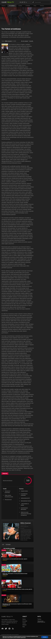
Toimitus (42, 5)
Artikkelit (28, 5)
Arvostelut (12, 5)
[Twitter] (6, 629)
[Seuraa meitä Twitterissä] (22, 2)
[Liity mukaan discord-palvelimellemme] (20, 2)
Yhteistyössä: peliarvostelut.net (41, 621)
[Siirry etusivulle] (8, 2)
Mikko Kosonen (8, 41)
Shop (35, 5)
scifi (3, 544)
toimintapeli (8, 544)
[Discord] (2, 629)
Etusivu (4, 5)
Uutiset (20, 5)
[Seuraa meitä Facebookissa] (24, 2)
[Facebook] (9, 629)
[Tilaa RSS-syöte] (26, 2)
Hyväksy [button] (44, 637)
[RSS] (13, 629)
